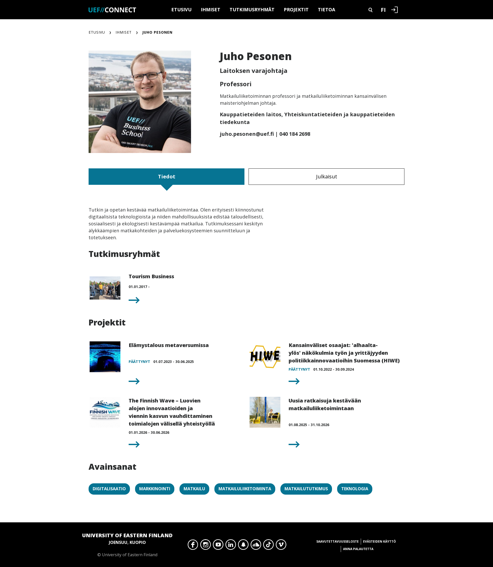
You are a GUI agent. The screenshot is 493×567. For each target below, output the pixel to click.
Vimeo (281, 546)
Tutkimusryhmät (252, 9)
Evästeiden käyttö (379, 541)
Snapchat (243, 546)
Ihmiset (210, 9)
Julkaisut (326, 176)
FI (383, 9)
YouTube (218, 546)
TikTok (268, 546)
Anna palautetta (358, 549)
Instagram (205, 546)
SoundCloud (256, 546)
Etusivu (181, 9)
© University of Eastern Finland (127, 545)
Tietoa (326, 9)
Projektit (296, 9)
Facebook (193, 546)
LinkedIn (230, 546)
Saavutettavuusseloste (337, 541)
